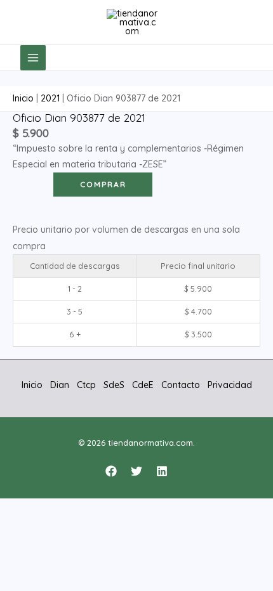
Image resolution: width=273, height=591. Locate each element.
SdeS (113, 385)
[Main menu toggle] (33, 57)
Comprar (103, 184)
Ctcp (86, 385)
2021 (50, 98)
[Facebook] (111, 471)
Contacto (180, 385)
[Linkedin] (162, 471)
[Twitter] (136, 471)
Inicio (23, 98)
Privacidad (230, 385)
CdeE (143, 385)
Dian (59, 385)
